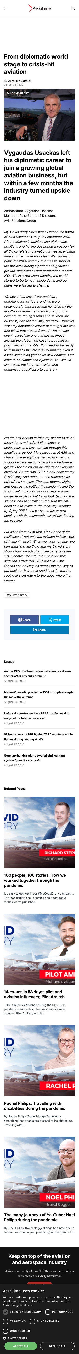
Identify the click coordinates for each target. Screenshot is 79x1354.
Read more (26, 1305)
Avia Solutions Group (20, 221)
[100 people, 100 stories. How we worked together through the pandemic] (39, 832)
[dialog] (39, 1319)
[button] (6, 8)
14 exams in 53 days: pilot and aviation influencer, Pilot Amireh (34, 994)
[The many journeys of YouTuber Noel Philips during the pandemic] (39, 1172)
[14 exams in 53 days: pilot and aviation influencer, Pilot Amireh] (39, 949)
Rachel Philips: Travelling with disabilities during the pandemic (34, 1106)
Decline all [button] (57, 1346)
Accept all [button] (20, 1346)
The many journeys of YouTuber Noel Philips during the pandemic (39, 1217)
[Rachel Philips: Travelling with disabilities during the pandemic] (39, 1060)
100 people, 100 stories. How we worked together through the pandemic (35, 880)
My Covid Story (17, 595)
